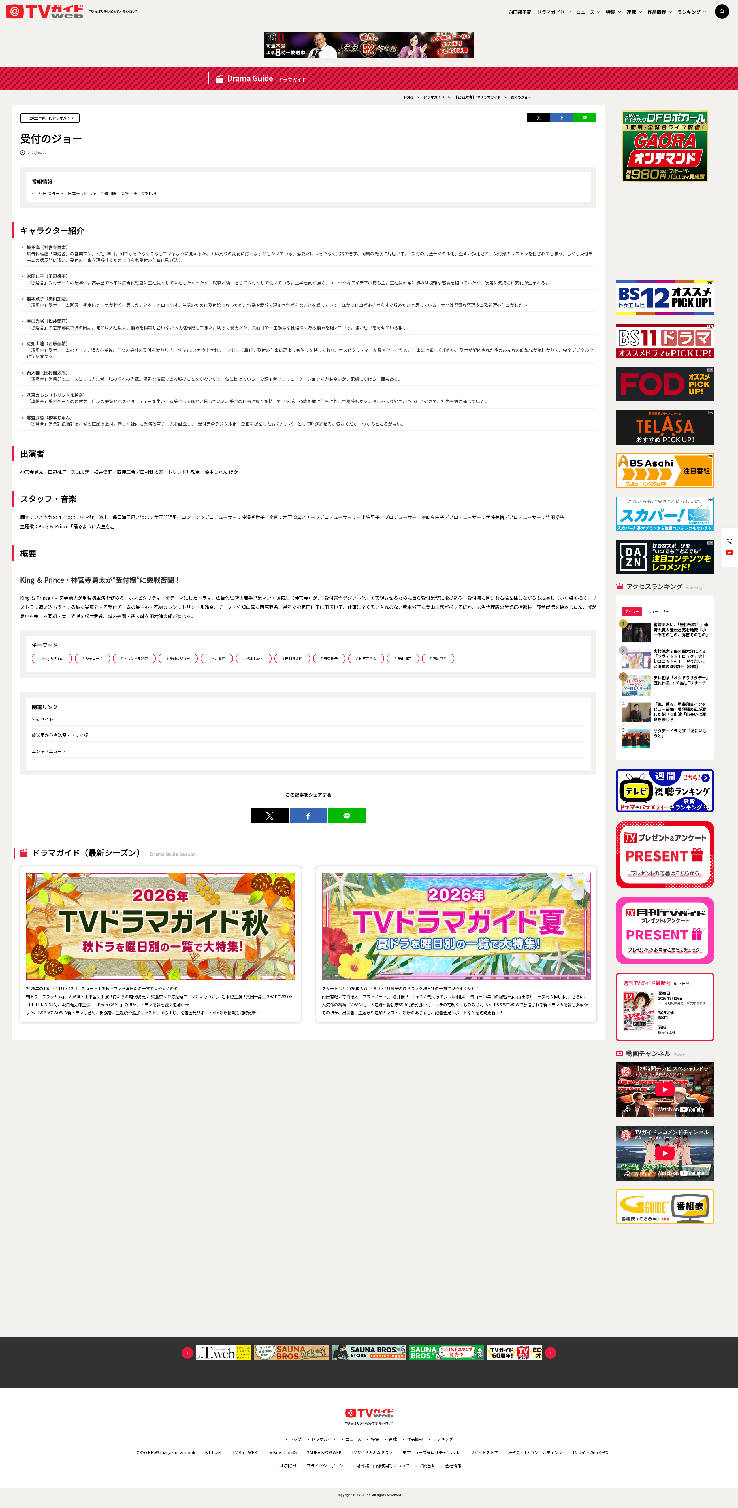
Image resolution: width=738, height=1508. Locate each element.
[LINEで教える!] (584, 117)
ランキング (689, 11)
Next (550, 1353)
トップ (295, 1439)
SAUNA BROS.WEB (324, 1452)
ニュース (585, 11)
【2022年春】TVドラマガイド (50, 118)
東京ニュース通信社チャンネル (431, 1452)
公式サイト (42, 719)
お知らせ (289, 1466)
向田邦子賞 (519, 11)
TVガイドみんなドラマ (372, 1452)
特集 (610, 11)
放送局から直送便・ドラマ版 (60, 735)
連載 (631, 11)
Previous (187, 1353)
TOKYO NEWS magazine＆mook (164, 1452)
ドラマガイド (551, 11)
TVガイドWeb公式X (590, 1452)
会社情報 (453, 1466)
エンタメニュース (49, 751)
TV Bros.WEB (244, 1452)
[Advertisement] (665, 231)
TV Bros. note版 (282, 1452)
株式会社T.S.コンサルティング (535, 1452)
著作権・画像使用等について (383, 1466)
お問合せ (427, 1466)
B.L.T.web (214, 1452)
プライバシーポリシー (327, 1466)
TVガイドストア (483, 1452)
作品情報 (656, 11)
